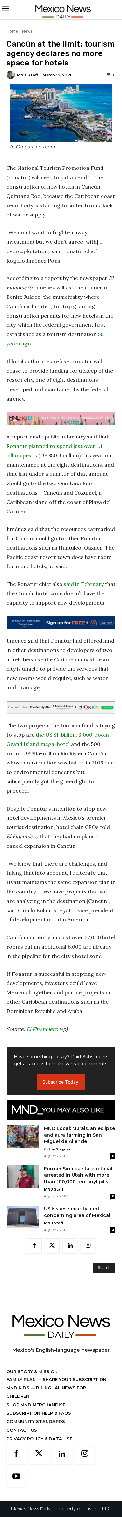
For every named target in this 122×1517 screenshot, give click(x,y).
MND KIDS (19, 1387)
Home (12, 31)
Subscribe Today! (61, 1082)
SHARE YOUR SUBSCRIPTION (73, 1379)
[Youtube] (16, 1477)
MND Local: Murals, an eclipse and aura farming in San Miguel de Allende (79, 1135)
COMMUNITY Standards (36, 1421)
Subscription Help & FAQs (39, 1413)
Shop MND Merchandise (36, 1404)
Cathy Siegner (57, 1149)
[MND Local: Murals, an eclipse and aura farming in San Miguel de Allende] (23, 1136)
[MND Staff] (12, 75)
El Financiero (42, 1029)
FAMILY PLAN (22, 1379)
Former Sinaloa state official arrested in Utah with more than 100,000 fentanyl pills (78, 1175)
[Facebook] (34, 1245)
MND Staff (27, 75)
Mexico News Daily (30, 1508)
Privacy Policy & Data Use (39, 1438)
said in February (84, 584)
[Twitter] (52, 1245)
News (27, 31)
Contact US (22, 1430)
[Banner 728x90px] (61, 418)
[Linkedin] (70, 1245)
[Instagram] (88, 1245)
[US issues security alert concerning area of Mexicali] (23, 1217)
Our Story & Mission (32, 1371)
